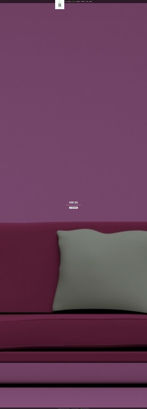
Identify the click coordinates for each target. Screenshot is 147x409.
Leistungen (73, 1)
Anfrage (90, 1)
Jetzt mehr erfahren (73, 207)
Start (66, 1)
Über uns (69, 1)
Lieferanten (83, 1)
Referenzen (78, 1)
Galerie (87, 1)
